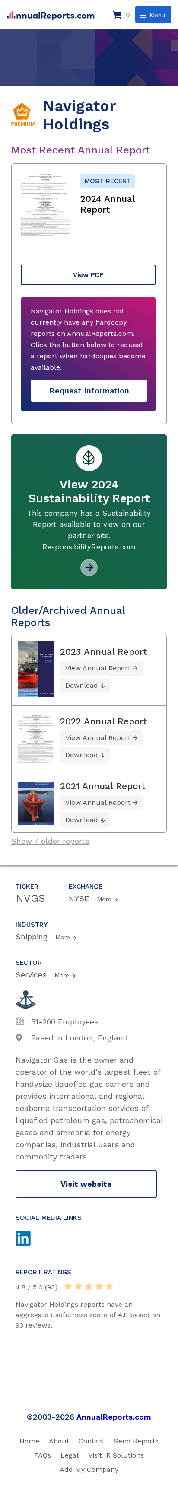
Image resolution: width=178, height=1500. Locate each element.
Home (29, 1441)
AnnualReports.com (113, 1416)
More (104, 899)
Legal (69, 1455)
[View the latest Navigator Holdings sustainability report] (89, 573)
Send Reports (136, 1441)
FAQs (42, 1455)
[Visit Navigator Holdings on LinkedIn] (32, 1239)
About (59, 1441)
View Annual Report (97, 668)
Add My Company (89, 1469)
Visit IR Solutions (116, 1455)
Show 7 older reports (50, 841)
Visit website (86, 1183)
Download (81, 685)
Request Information (89, 390)
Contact (92, 1441)
